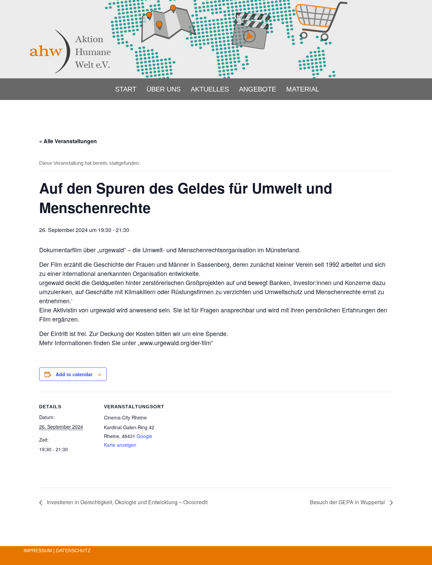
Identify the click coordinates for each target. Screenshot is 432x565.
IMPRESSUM (38, 550)
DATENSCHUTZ (73, 550)
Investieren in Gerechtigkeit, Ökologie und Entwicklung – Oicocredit (127, 502)
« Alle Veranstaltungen (68, 141)
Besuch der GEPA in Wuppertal (348, 502)
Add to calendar (74, 374)
